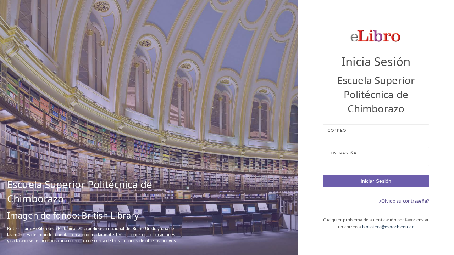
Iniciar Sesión (376, 181)
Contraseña (341, 153)
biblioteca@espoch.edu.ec (388, 227)
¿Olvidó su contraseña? (404, 201)
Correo (336, 130)
